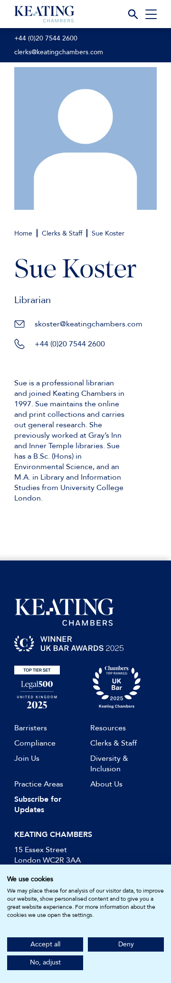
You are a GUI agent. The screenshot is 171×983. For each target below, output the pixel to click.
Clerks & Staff (62, 233)
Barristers (30, 728)
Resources (108, 728)
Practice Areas (38, 784)
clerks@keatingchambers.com (58, 52)
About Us (106, 784)
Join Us (26, 758)
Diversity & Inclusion (109, 763)
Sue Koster (108, 233)
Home (23, 233)
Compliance (35, 743)
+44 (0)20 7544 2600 (45, 38)
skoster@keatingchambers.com (88, 324)
